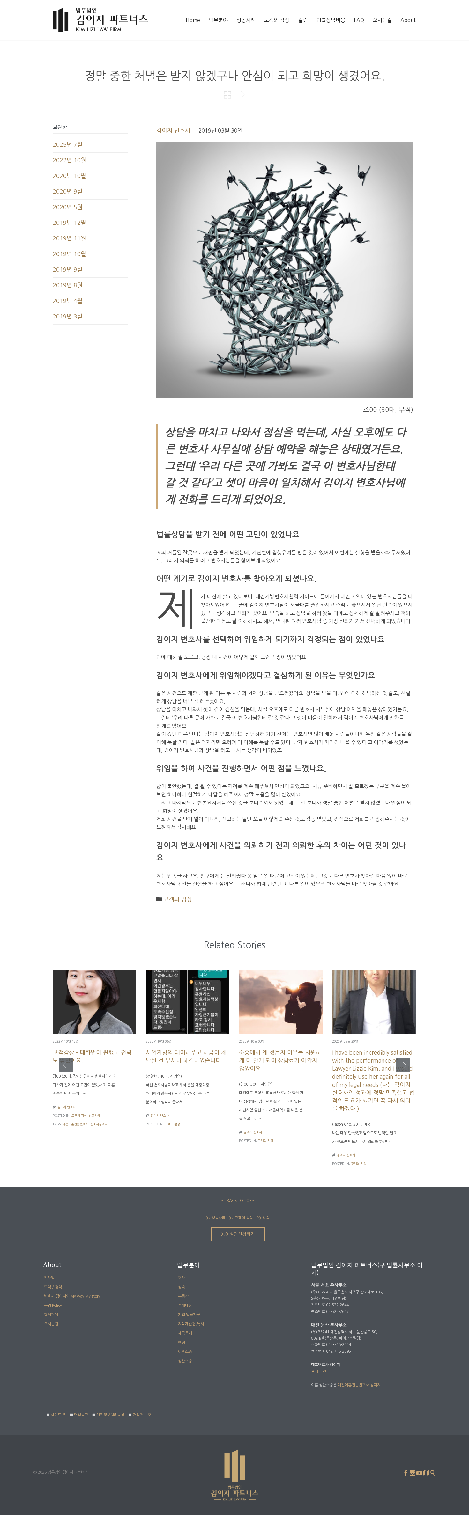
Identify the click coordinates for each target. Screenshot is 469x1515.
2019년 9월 (68, 270)
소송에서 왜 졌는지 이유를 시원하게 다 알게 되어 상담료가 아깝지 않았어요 (280, 1061)
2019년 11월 (69, 238)
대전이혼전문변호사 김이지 (359, 1385)
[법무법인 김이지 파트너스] (100, 20)
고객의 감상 (177, 899)
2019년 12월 (69, 223)
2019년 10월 (69, 254)
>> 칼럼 (263, 1218)
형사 (181, 1278)
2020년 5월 (68, 207)
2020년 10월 (69, 176)
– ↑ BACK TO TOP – (237, 1201)
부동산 (183, 1296)
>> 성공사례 (216, 1218)
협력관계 (51, 1315)
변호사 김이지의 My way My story (72, 1296)
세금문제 (185, 1333)
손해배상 (185, 1305)
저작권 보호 (142, 1415)
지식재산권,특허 (191, 1324)
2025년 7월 (68, 145)
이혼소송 (185, 1352)
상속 (181, 1287)
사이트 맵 (58, 1415)
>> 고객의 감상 (240, 1218)
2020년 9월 (68, 191)
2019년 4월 (68, 301)
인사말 (49, 1278)
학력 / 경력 (53, 1287)
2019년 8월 (68, 285)
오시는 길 (318, 1371)
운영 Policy (53, 1305)
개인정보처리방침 (110, 1415)
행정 (181, 1342)
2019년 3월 (68, 316)
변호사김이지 (99, 1124)
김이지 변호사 (173, 131)
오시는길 (51, 1324)
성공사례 (94, 1115)
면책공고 (81, 1415)
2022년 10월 (69, 160)
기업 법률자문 (189, 1315)
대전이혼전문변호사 (75, 1124)
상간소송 (185, 1361)
